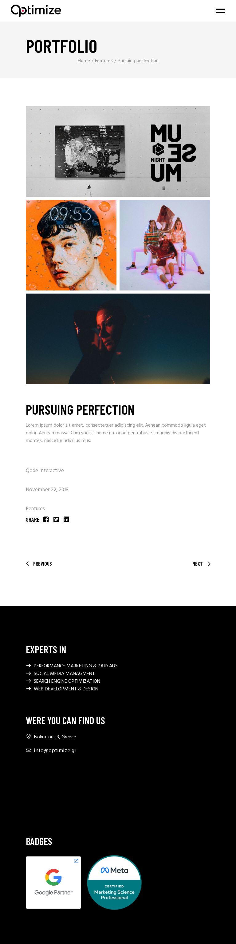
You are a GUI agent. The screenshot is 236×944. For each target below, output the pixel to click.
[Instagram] (29, 794)
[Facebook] (29, 768)
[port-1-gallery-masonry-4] (118, 339)
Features (35, 509)
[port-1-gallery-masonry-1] (118, 151)
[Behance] (29, 781)
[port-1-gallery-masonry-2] (71, 245)
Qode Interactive (45, 471)
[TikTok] (29, 807)
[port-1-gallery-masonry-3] (165, 245)
